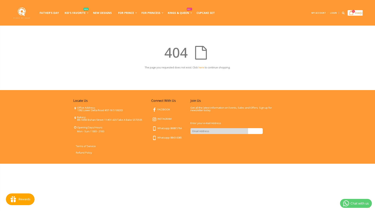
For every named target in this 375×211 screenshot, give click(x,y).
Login (333, 12)
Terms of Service (86, 146)
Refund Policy (84, 152)
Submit (255, 131)
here (201, 67)
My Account (319, 12)
